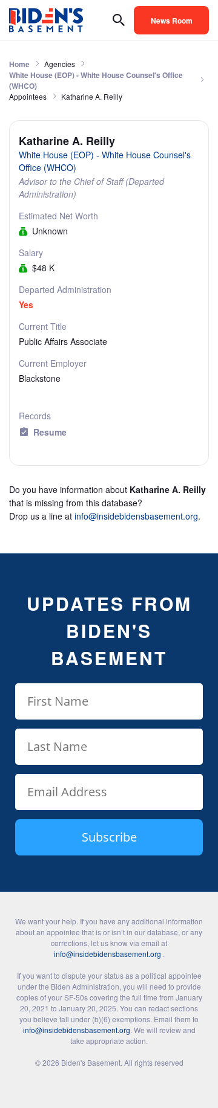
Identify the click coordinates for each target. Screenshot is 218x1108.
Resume (50, 432)
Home (19, 64)
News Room (172, 20)
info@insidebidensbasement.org (136, 516)
